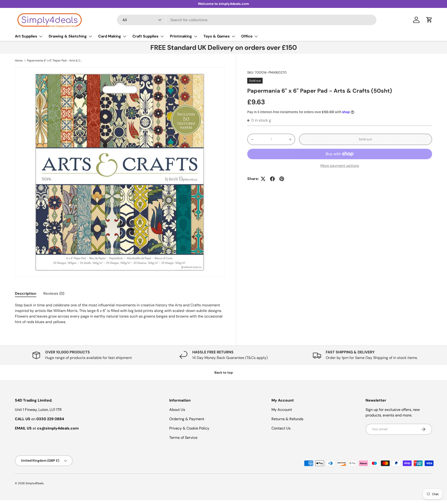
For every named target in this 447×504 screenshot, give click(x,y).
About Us (177, 409)
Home (19, 60)
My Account (281, 409)
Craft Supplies (145, 36)
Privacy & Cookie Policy (189, 428)
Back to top (223, 372)
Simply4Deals (35, 483)
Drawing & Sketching (68, 36)
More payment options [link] (339, 165)
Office (247, 36)
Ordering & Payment (186, 418)
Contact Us (281, 428)
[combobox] (246, 20)
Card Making (109, 36)
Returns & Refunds (287, 418)
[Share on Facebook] (272, 178)
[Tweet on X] (263, 178)
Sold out (365, 139)
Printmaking (181, 36)
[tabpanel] (120, 313)
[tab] (25, 293)
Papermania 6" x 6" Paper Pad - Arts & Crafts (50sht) (55, 60)
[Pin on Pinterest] (281, 178)
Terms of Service (183, 437)
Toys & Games (216, 36)
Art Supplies (26, 36)
